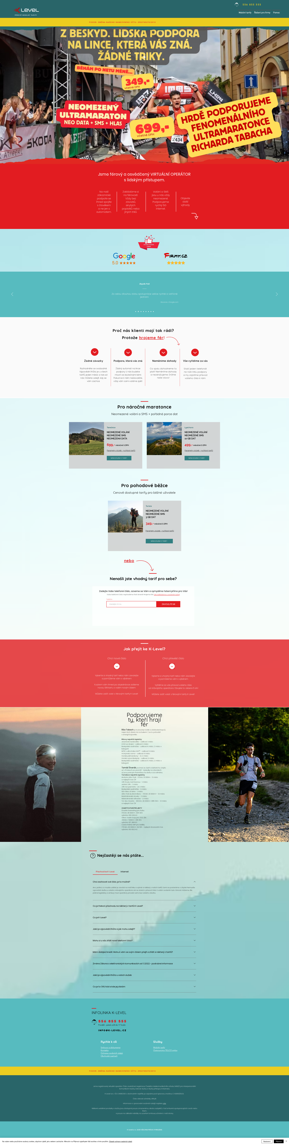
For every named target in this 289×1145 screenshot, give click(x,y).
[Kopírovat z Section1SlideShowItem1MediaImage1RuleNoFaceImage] (138, 311)
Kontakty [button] (105, 1050)
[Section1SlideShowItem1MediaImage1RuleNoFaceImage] (135, 311)
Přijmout (279, 1141)
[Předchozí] (12, 294)
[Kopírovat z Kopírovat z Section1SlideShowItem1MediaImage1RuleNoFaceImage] (140, 311)
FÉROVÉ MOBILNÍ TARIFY (26, 15)
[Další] (277, 294)
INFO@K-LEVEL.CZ (112, 1030)
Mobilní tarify (159, 1047)
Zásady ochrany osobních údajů (120, 1141)
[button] (119, 458)
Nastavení (267, 1141)
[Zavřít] (286, 1141)
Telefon (109, 599)
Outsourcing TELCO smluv (165, 1050)
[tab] (105, 872)
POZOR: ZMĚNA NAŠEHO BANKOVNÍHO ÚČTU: (113, 22)
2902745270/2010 (147, 22)
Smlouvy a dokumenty (110, 1047)
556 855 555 (252, 4)
